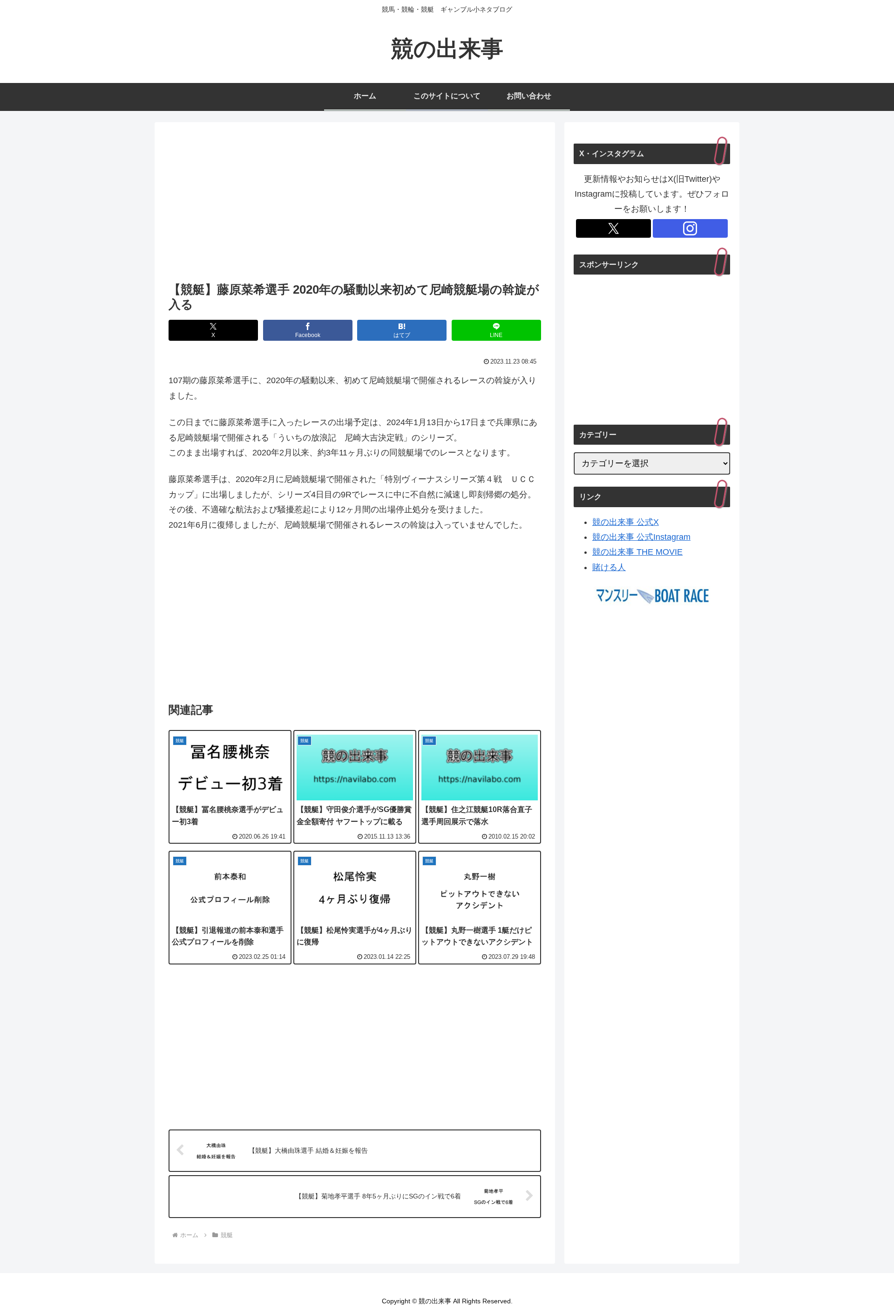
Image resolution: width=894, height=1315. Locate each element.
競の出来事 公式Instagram (641, 537)
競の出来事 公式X (625, 522)
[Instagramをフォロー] (690, 228)
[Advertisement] (355, 204)
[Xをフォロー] (613, 228)
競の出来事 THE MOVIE (637, 552)
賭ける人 (609, 567)
